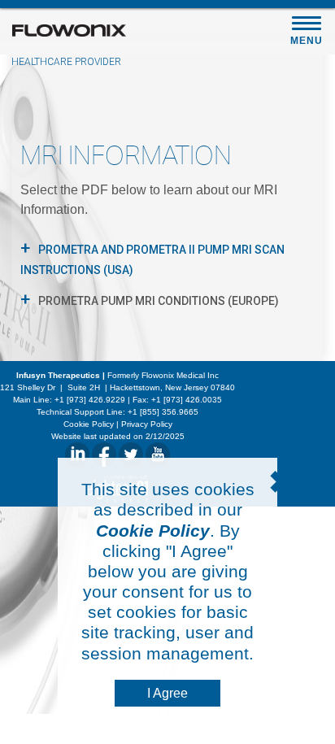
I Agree (167, 693)
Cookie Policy (153, 530)
